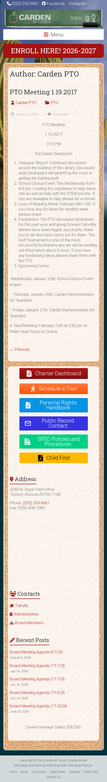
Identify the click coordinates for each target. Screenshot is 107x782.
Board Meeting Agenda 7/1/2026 (38, 706)
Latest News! (58, 772)
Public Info (91, 772)
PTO (54, 102)
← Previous (20, 349)
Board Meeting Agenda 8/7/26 (36, 652)
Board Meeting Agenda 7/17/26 (37, 665)
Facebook (55, 3)
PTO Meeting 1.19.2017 (43, 92)
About (24, 772)
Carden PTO (26, 102)
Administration (26, 614)
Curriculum (38, 772)
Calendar (75, 772)
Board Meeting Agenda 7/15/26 (37, 692)
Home (13, 772)
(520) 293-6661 (25, 3)
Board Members (29, 622)
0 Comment (60, 114)
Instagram (77, 3)
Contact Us (53, 777)
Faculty (22, 605)
